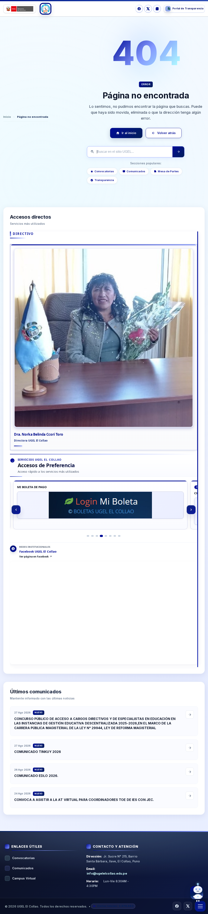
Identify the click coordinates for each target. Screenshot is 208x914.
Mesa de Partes (168, 171)
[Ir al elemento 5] (105, 536)
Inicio (7, 116)
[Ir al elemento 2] (92, 536)
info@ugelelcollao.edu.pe (107, 873)
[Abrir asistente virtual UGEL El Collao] (196, 892)
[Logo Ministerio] (19, 8)
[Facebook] (139, 9)
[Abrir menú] (200, 906)
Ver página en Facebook (34, 556)
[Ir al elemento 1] (88, 536)
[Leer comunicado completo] (190, 715)
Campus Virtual (24, 878)
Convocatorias (104, 171)
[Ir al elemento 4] (101, 536)
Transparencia (104, 180)
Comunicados (136, 171)
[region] (103, 509)
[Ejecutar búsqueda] (178, 151)
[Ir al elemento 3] (97, 536)
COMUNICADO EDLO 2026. (36, 776)
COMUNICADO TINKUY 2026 (37, 752)
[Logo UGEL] (45, 9)
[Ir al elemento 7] (115, 536)
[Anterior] (16, 509)
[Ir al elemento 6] (110, 536)
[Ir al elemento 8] (119, 536)
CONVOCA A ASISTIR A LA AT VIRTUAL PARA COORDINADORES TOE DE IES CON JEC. (84, 800)
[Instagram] (157, 9)
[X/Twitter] (148, 9)
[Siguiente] (191, 509)
